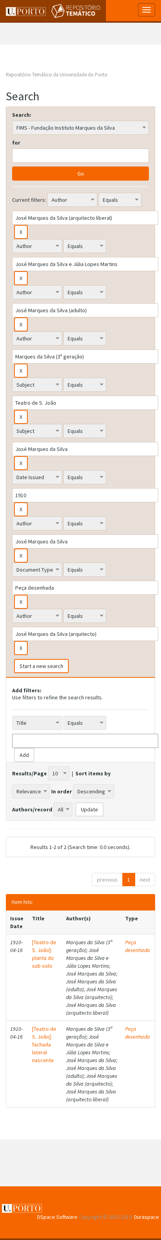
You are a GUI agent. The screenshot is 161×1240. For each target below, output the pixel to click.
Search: (21, 114)
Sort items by (93, 773)
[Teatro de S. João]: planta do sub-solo (44, 954)
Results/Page (29, 773)
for (16, 142)
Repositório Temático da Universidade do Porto (56, 74)
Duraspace (146, 1216)
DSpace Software (57, 1216)
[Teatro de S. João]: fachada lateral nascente (44, 1044)
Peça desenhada (137, 946)
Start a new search (41, 666)
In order (61, 791)
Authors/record (32, 809)
